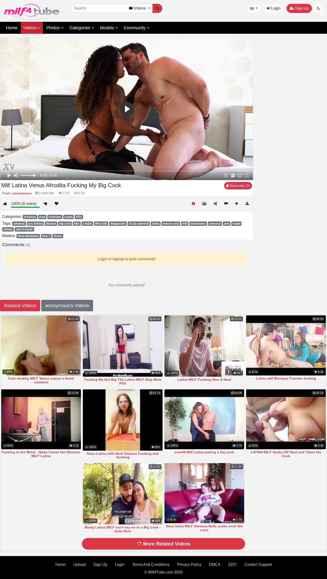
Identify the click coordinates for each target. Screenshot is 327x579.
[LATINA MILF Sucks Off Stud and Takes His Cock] (286, 419)
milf (184, 223)
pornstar (215, 223)
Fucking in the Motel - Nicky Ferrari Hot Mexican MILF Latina (41, 454)
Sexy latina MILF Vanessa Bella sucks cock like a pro (204, 528)
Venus (58, 236)
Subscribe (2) (239, 185)
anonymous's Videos (67, 305)
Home (11, 27)
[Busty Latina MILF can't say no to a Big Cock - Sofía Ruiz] (123, 493)
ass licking (35, 223)
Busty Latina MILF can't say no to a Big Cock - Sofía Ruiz (123, 529)
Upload (79, 564)
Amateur (30, 217)
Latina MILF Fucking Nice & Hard (204, 379)
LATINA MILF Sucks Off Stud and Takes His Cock (286, 454)
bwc (76, 223)
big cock (65, 223)
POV (79, 217)
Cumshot (55, 217)
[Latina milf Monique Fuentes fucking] (286, 345)
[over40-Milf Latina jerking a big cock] (204, 419)
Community (135, 27)
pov (226, 223)
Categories (80, 27)
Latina (68, 217)
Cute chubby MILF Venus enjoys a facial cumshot (41, 380)
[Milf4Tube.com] (31, 12)
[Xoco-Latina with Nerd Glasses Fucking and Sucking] (123, 420)
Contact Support (258, 564)
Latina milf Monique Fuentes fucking (286, 378)
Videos (30, 27)
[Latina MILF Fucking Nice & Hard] (204, 346)
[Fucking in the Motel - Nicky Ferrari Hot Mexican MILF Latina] (41, 419)
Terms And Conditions (150, 564)
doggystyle (117, 223)
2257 (232, 564)
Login (275, 8)
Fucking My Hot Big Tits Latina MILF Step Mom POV (122, 381)
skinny (7, 229)
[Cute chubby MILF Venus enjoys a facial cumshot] (41, 345)
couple (87, 223)
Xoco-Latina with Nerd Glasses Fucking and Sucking (123, 455)
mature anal (171, 223)
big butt (51, 223)
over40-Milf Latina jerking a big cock (204, 452)
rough (236, 223)
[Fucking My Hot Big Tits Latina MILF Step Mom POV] (123, 346)
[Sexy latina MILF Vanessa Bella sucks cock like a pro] (204, 493)
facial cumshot (139, 223)
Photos (53, 27)
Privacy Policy (189, 564)
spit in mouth (24, 229)
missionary (198, 223)
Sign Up (301, 8)
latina (155, 223)
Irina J (46, 236)
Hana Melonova (28, 236)
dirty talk (101, 223)
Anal (42, 217)
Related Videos (20, 305)
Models (107, 27)
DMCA (214, 564)
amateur (19, 223)
